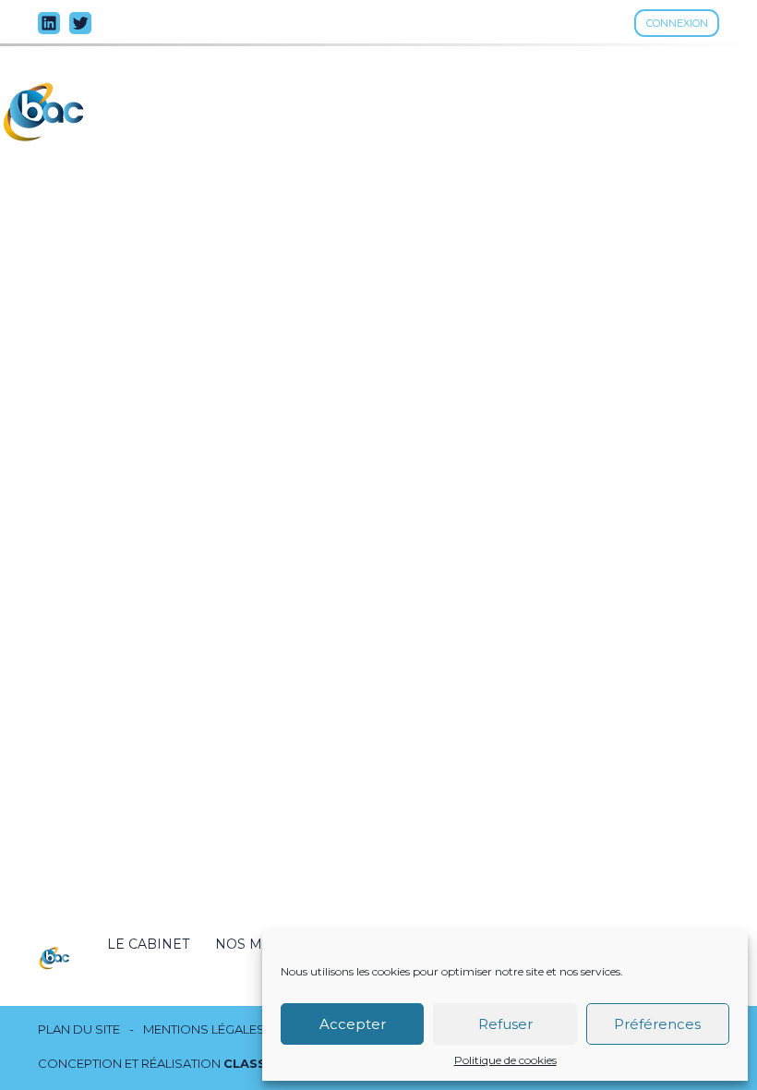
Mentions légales (204, 1029)
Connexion (677, 23)
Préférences (657, 1024)
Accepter (352, 1024)
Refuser (505, 1024)
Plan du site (79, 1029)
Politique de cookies (505, 1060)
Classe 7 (254, 1063)
